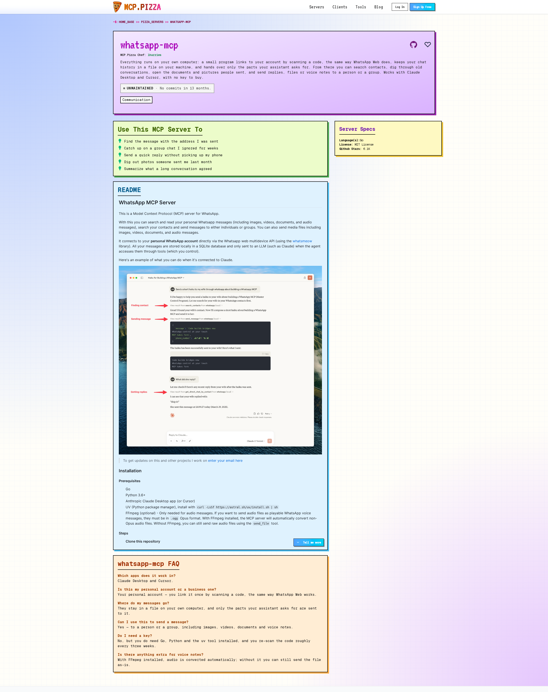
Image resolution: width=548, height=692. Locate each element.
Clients (339, 6)
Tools (361, 6)
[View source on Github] (413, 44)
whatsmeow (302, 241)
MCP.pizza (142, 7)
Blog (378, 6)
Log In (399, 7)
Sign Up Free (422, 7)
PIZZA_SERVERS (152, 22)
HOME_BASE (126, 22)
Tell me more (312, 542)
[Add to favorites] (424, 44)
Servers (316, 6)
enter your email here (225, 460)
